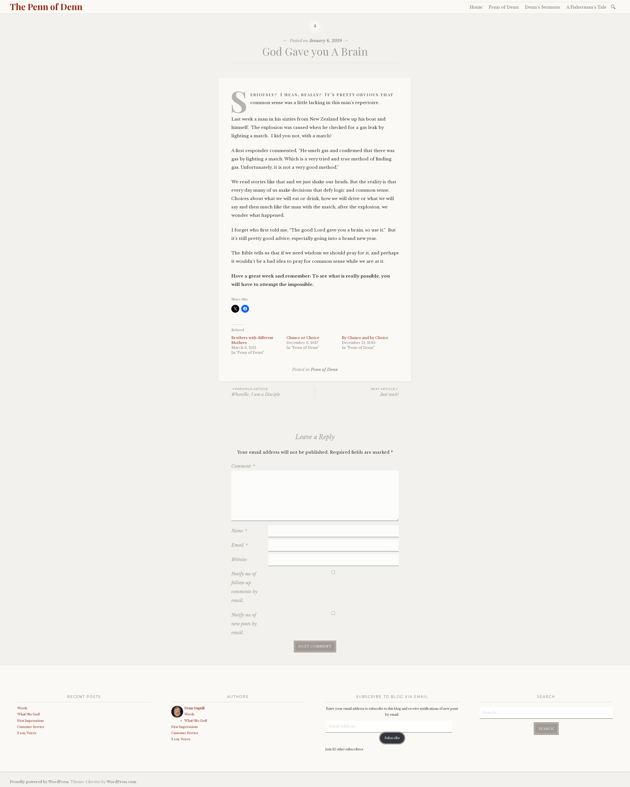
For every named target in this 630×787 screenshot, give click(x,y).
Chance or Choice (302, 338)
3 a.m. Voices (26, 733)
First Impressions (30, 721)
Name (239, 531)
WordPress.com (121, 782)
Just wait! (385, 392)
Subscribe (392, 738)
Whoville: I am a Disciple (255, 392)
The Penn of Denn (46, 6)
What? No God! (28, 714)
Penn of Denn (504, 7)
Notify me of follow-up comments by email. (244, 587)
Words (22, 708)
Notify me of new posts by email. (244, 623)
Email (239, 545)
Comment (243, 466)
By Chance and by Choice (365, 338)
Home (476, 7)
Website (239, 559)
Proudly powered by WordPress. (40, 782)
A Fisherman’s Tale (586, 7)
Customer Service (30, 727)
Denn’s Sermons (542, 7)
